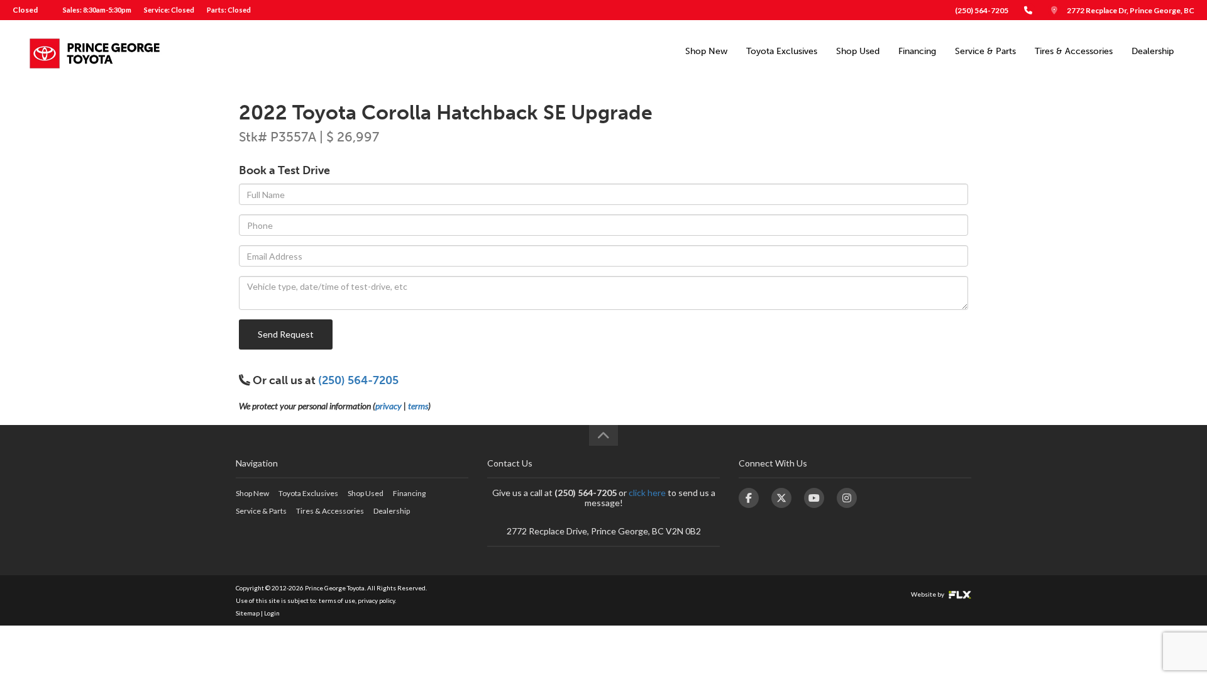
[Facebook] (749, 498)
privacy (388, 405)
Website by (928, 594)
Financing (917, 51)
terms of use (337, 600)
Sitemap (248, 613)
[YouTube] (814, 498)
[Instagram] (847, 498)
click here (647, 492)
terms (418, 405)
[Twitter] (781, 498)
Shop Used (857, 51)
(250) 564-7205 (981, 10)
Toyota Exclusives (781, 51)
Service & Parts (985, 51)
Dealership (1153, 51)
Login (272, 613)
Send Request (286, 334)
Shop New (706, 51)
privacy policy (376, 600)
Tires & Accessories (1074, 51)
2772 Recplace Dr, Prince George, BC (1130, 10)
